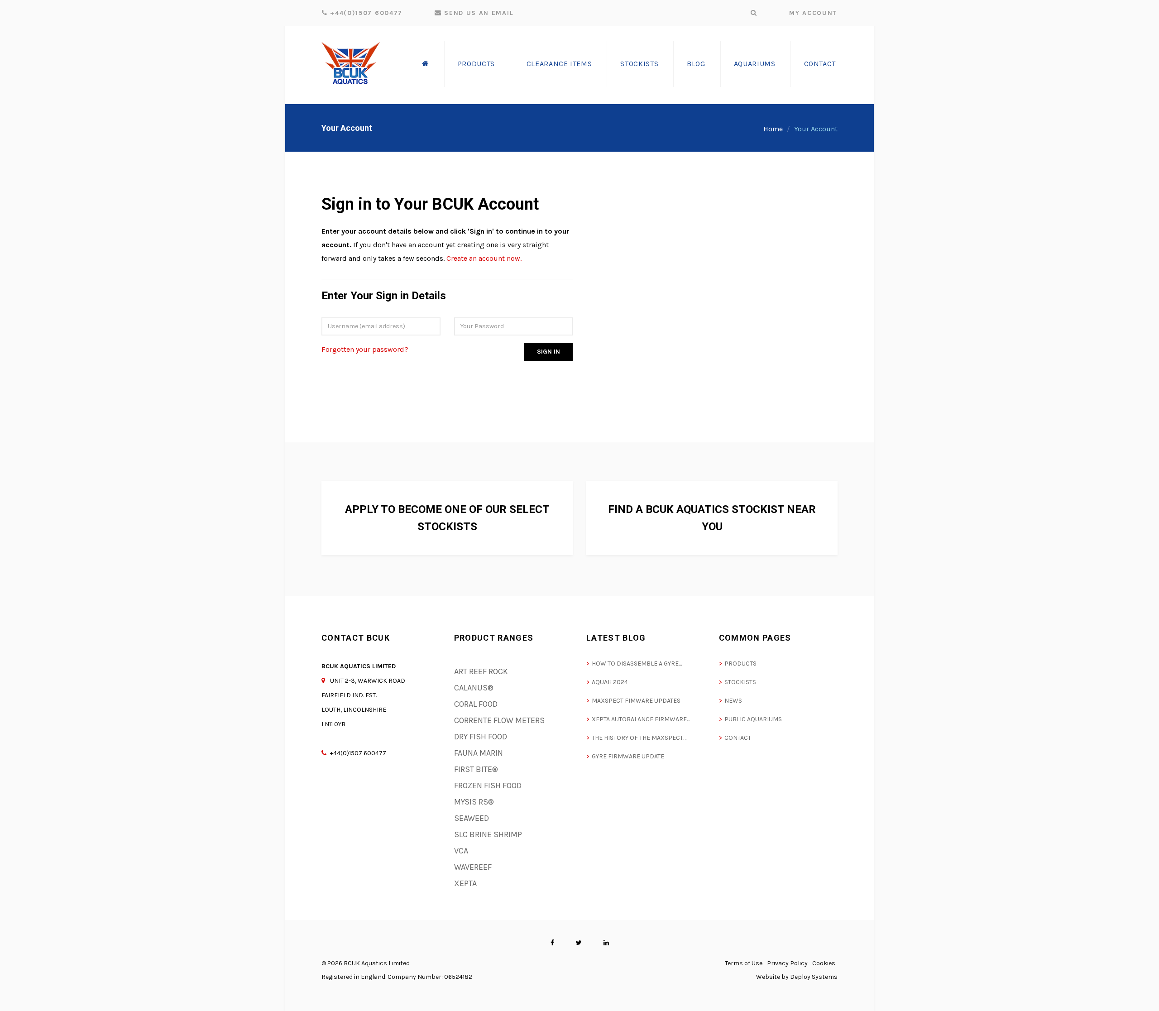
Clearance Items (559, 63)
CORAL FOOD (476, 704)
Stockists (639, 63)
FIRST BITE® (476, 769)
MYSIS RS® (474, 802)
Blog (696, 63)
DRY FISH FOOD (480, 737)
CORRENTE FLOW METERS (499, 720)
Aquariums (755, 63)
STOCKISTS (740, 682)
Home (773, 129)
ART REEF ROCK (481, 671)
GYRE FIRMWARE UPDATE (628, 756)
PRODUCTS (740, 663)
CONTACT (737, 738)
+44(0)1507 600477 (365, 13)
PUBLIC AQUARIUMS (753, 719)
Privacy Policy (787, 963)
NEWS (733, 700)
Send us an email (478, 13)
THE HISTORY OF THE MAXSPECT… (639, 738)
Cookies (823, 963)
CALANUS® (473, 688)
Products (476, 63)
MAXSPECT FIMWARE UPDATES (636, 700)
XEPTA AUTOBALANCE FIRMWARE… (641, 719)
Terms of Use (743, 963)
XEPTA (465, 883)
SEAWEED (471, 818)
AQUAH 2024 (610, 682)
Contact (820, 63)
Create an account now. (484, 258)
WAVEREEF (473, 867)
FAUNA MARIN (478, 753)
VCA (461, 851)
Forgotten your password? (364, 349)
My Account (813, 13)
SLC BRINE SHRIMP (488, 834)
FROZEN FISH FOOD (488, 786)
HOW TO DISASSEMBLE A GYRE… (637, 663)
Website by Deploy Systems (797, 977)
